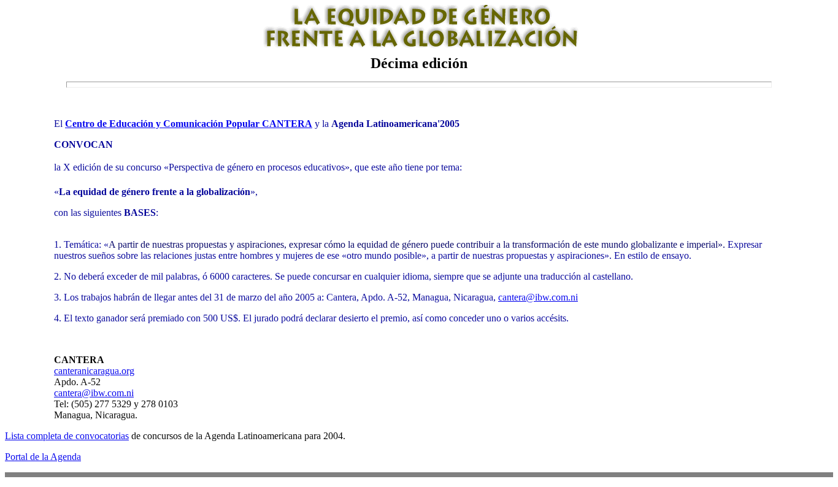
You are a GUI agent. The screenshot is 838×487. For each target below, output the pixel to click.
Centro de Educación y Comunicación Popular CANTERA (188, 123)
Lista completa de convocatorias (67, 436)
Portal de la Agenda (43, 456)
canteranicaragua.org (94, 371)
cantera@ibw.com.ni (538, 297)
